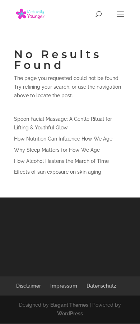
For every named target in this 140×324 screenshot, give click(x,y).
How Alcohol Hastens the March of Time (61, 161)
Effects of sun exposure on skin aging (57, 172)
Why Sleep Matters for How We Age (57, 150)
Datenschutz (101, 286)
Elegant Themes (69, 305)
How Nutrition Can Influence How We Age (63, 139)
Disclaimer (28, 286)
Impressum (63, 286)
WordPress (70, 313)
